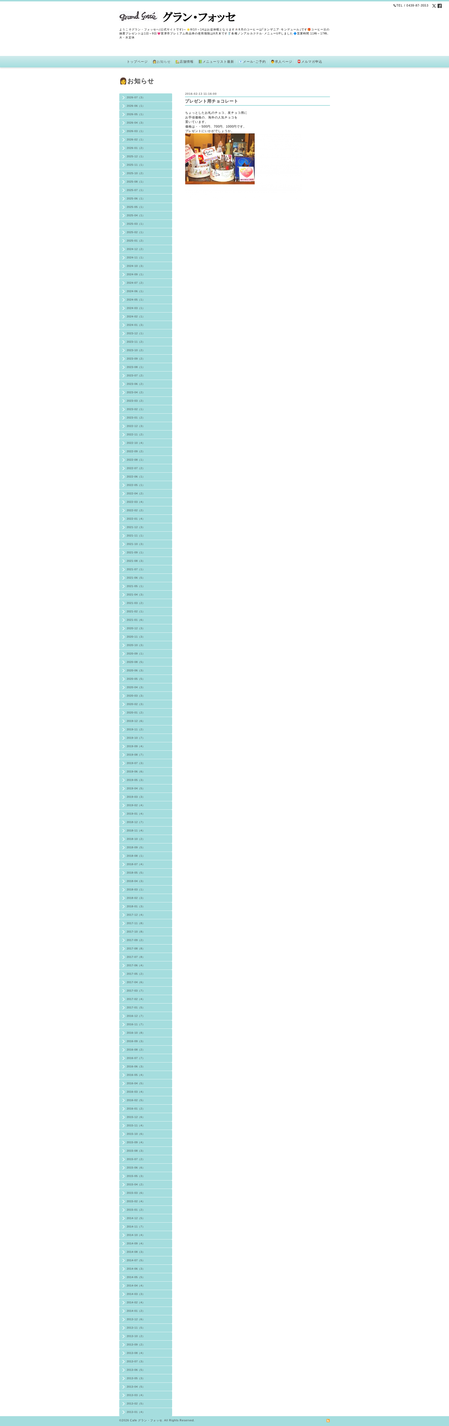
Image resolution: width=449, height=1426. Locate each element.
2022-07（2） (136, 468)
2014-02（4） (136, 1302)
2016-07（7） (136, 1058)
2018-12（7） (136, 822)
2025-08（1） (136, 181)
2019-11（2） (136, 729)
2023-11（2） (136, 341)
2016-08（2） (136, 1049)
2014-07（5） (136, 1260)
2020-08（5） (136, 662)
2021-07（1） (136, 569)
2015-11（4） (136, 1125)
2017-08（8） (136, 948)
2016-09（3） (136, 1041)
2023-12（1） (136, 333)
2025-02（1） (136, 232)
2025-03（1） (136, 223)
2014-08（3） (136, 1251)
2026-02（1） (136, 139)
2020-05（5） (136, 678)
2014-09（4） (136, 1243)
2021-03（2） (136, 603)
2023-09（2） (136, 358)
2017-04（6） (136, 982)
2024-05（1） (136, 299)
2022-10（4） (136, 442)
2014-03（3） (136, 1294)
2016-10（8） (136, 1032)
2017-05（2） (136, 973)
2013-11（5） (136, 1327)
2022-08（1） (136, 459)
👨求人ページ (281, 61)
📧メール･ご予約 (252, 61)
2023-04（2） (136, 392)
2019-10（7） (136, 737)
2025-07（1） (136, 190)
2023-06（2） (136, 383)
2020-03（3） (136, 695)
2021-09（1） (136, 552)
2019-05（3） (136, 780)
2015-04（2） (136, 1184)
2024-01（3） (136, 324)
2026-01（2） (136, 148)
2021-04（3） (136, 594)
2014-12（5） (136, 1218)
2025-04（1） (136, 215)
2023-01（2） (136, 417)
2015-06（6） (136, 1167)
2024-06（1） (136, 291)
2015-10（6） (136, 1133)
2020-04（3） (136, 687)
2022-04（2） (136, 493)
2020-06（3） (136, 670)
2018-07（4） (136, 864)
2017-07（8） (136, 957)
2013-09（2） (136, 1344)
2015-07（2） (136, 1159)
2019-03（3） (136, 796)
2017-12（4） (136, 914)
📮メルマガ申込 (309, 61)
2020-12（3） (136, 628)
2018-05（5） (136, 872)
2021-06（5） (136, 577)
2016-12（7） (136, 1015)
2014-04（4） (136, 1285)
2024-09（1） (136, 274)
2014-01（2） (136, 1310)
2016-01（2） (136, 1108)
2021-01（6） (136, 619)
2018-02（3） (136, 898)
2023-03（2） (136, 400)
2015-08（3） (136, 1150)
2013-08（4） (136, 1353)
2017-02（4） (136, 999)
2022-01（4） (136, 518)
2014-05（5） (136, 1277)
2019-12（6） (136, 721)
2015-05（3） (136, 1176)
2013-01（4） (136, 1412)
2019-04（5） (136, 788)
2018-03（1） (136, 889)
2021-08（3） (136, 560)
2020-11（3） (136, 636)
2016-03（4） (136, 1091)
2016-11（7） (136, 1024)
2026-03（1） (136, 131)
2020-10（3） (136, 645)
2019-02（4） (136, 805)
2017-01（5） (136, 1007)
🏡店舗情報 (184, 61)
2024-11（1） (136, 257)
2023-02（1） (136, 409)
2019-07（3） (136, 763)
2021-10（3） (136, 544)
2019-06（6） (136, 771)
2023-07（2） (136, 375)
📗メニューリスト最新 (216, 61)
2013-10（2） (136, 1336)
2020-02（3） (136, 704)
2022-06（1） (136, 476)
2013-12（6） (136, 1319)
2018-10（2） (136, 839)
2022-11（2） (136, 434)
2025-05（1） (136, 207)
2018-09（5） (136, 847)
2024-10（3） (136, 266)
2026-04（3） (136, 122)
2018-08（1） (136, 855)
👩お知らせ (161, 61)
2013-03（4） (136, 1395)
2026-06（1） (136, 105)
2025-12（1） (136, 156)
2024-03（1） (136, 308)
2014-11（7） (136, 1226)
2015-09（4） (136, 1142)
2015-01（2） (136, 1209)
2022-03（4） (136, 501)
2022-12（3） (136, 426)
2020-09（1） (136, 653)
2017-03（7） (136, 990)
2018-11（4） (136, 830)
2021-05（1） (136, 586)
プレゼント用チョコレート (211, 101)
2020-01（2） (136, 712)
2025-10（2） (136, 173)
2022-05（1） (136, 485)
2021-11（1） (136, 535)
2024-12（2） (136, 249)
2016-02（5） (136, 1100)
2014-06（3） (136, 1268)
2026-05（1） (136, 114)
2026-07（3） (136, 97)
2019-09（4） (136, 746)
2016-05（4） (136, 1074)
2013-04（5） (136, 1386)
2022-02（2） (136, 510)
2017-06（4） (136, 965)
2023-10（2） (136, 350)
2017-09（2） (136, 940)
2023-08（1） (136, 367)
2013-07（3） (136, 1361)
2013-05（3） (136, 1378)
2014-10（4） (136, 1235)
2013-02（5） (136, 1403)
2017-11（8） (136, 923)
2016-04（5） (136, 1083)
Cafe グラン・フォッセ (146, 1420)
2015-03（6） (136, 1192)
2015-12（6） (136, 1117)
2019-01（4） (136, 813)
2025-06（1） (136, 198)
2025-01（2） (136, 240)
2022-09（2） (136, 451)
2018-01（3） (136, 906)
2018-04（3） (136, 881)
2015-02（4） (136, 1201)
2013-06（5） (136, 1369)
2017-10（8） (136, 931)
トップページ (137, 61)
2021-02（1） (136, 611)
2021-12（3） (136, 527)
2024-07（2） (136, 282)
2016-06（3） (136, 1066)
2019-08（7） (136, 754)
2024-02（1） (136, 316)
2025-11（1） (136, 164)
